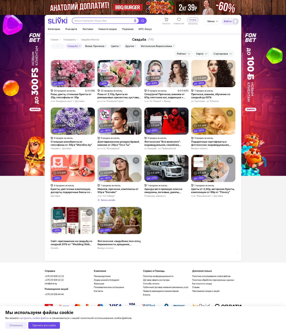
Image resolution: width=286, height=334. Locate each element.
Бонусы (146, 294)
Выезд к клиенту (199, 148)
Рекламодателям (102, 276)
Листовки (87, 29)
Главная (54, 39)
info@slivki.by (51, 283)
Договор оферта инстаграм (156, 280)
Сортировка (221, 53)
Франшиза (99, 283)
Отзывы (196, 287)
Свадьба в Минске (90, 39)
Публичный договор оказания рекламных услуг (166, 287)
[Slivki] (57, 20)
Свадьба (74, 46)
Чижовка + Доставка (61, 148)
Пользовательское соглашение (109, 287)
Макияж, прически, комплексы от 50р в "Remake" (118, 191)
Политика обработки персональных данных (213, 280)
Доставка (55, 196)
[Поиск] (143, 20)
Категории (54, 29)
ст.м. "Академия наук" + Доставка (67, 101)
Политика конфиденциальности (158, 276)
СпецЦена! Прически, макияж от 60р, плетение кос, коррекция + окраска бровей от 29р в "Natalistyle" (164, 96)
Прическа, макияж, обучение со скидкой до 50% (210, 96)
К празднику (70, 39)
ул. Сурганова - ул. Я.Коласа (205, 101)
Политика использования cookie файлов (211, 276)
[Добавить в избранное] (89, 65)
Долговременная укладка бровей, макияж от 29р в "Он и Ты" (118, 143)
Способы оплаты (151, 283)
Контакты (98, 291)
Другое (130, 46)
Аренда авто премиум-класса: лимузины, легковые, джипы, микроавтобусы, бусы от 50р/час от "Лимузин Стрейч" (164, 191)
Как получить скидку (202, 283)
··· (57, 46)
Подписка (127, 29)
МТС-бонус (145, 29)
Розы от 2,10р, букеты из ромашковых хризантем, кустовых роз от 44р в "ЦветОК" (118, 96)
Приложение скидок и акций (205, 291)
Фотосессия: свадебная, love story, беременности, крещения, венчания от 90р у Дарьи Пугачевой (119, 243)
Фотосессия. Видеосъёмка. (157, 46)
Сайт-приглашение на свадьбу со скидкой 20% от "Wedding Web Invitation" (71, 243)
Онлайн (54, 248)
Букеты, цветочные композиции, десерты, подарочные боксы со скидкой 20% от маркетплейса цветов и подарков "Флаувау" (71, 191)
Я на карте (71, 29)
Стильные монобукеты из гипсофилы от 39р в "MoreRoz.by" (71, 143)
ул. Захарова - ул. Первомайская (160, 148)
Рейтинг (181, 53)
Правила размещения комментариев (160, 291)
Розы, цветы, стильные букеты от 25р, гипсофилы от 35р (71, 96)
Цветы (115, 46)
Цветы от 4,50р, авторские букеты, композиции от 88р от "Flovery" (213, 191)
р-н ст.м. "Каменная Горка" (110, 101)
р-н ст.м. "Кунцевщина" (108, 148)
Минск (211, 21)
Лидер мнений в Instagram (106, 280)
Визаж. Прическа (95, 46)
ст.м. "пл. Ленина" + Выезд (157, 101)
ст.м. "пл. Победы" (106, 196)
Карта (199, 53)
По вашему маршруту (155, 196)
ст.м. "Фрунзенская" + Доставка (207, 196)
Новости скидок (107, 29)
